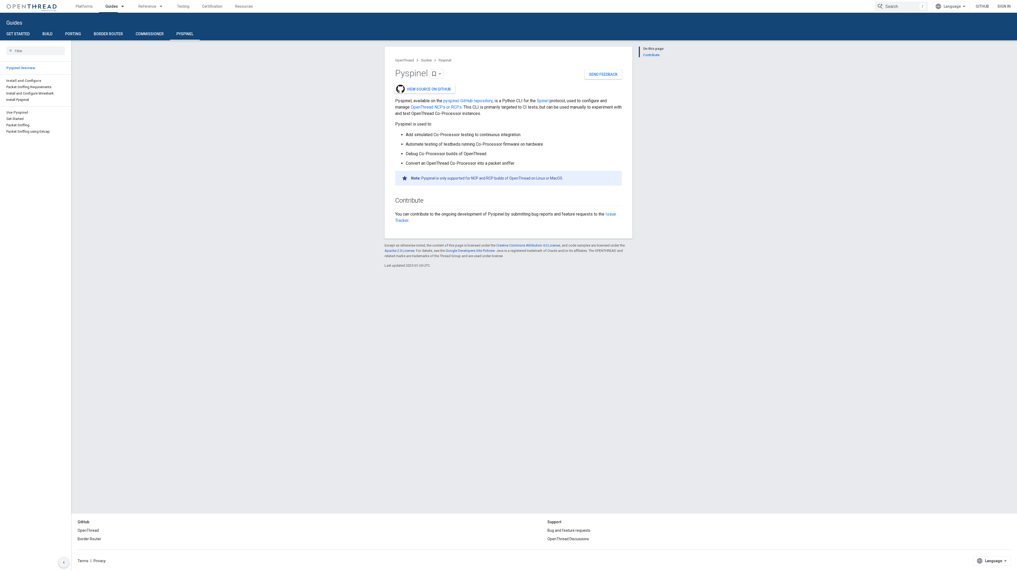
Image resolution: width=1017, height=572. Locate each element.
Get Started (18, 34)
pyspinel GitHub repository (468, 100)
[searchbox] (35, 51)
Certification (212, 6)
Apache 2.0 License (399, 251)
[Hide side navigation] (64, 562)
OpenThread (404, 60)
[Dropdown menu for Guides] (125, 6)
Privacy (99, 561)
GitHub (982, 6)
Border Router (108, 34)
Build (47, 34)
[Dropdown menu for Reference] (163, 6)
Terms (83, 561)
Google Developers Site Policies (470, 251)
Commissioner (150, 34)
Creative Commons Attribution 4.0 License (528, 245)
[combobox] (901, 6)
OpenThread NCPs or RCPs (436, 107)
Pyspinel (184, 34)
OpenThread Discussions (568, 539)
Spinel (542, 100)
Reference (147, 6)
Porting (73, 34)
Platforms (84, 6)
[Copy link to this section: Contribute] (428, 201)
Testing (183, 6)
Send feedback (603, 74)
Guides (111, 6)
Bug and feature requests (568, 530)
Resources (244, 6)
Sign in (1004, 6)
